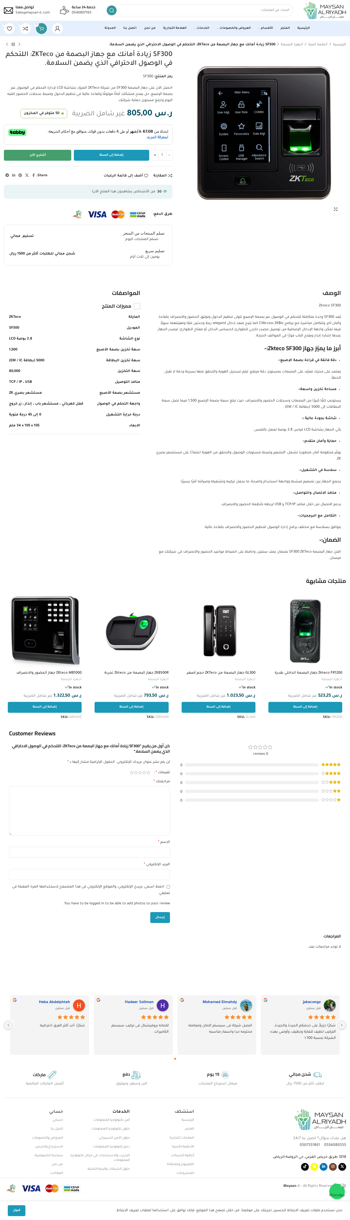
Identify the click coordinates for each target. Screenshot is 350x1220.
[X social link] (27, 176)
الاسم (164, 842)
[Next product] (7, 44)
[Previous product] (19, 44)
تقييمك (163, 773)
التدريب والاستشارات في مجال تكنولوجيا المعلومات (100, 1158)
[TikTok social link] (305, 1167)
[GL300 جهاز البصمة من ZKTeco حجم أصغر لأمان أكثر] (218, 631)
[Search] (112, 10)
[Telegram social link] (7, 176)
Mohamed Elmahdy (220, 1002)
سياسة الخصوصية (49, 1156)
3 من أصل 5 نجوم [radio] (140, 772)
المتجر (189, 1129)
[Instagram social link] (333, 1167)
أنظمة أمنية (317, 45)
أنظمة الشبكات (182, 1156)
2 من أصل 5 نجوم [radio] (144, 772)
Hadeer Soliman (139, 1002)
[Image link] (320, 1120)
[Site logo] (325, 10)
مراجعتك (161, 782)
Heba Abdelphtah (54, 1002)
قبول (16, 1210)
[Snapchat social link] (314, 1167)
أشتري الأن (38, 155)
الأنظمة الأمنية (183, 1147)
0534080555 (333, 1145)
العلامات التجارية (182, 1138)
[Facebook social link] (33, 176)
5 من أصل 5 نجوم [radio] (132, 772)
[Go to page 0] (175, 1059)
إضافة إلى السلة (111, 155)
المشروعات (185, 1173)
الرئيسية (339, 45)
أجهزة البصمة (292, 45)
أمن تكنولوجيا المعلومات (111, 1120)
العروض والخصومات (47, 1138)
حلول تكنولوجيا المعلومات (110, 1129)
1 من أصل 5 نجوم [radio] (148, 772)
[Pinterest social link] (20, 176)
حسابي (58, 1120)
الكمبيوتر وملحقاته (180, 1164)
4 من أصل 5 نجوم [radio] (136, 772)
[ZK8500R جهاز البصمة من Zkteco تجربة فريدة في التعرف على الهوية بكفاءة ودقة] (131, 631)
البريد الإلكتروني (157, 865)
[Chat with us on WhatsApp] (337, 1191)
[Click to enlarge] (335, 209)
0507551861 (310, 1145)
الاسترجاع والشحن (49, 1147)
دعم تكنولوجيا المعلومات (111, 1147)
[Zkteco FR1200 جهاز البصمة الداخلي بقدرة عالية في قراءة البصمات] (305, 631)
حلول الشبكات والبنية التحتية (109, 1169)
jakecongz (312, 1002)
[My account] (57, 28)
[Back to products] (13, 44)
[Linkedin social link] (14, 176)
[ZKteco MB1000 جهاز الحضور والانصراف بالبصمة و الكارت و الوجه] (45, 631)
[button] (305, 707)
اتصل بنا (57, 1129)
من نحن (57, 1164)
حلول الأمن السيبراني (114, 1138)
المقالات (56, 1173)
